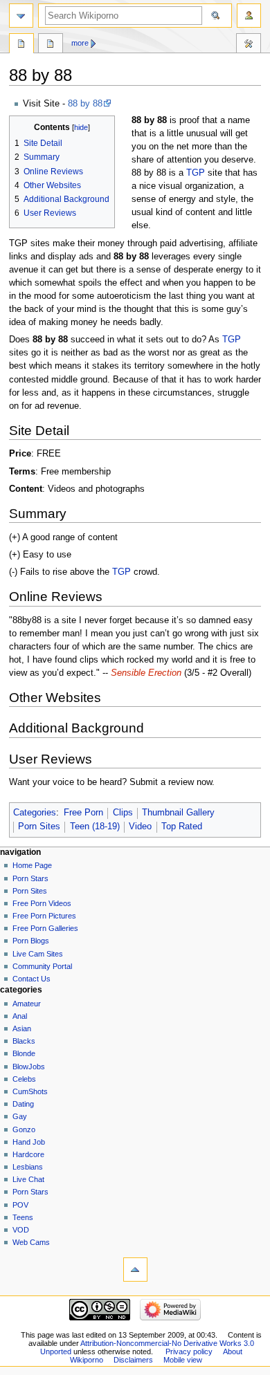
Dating (23, 1104)
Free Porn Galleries (45, 928)
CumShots (30, 1091)
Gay (19, 1116)
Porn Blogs (30, 940)
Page (21, 45)
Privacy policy (189, 1351)
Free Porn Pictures (44, 916)
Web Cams (31, 1242)
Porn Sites (39, 826)
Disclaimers (133, 1360)
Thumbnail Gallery (178, 813)
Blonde (23, 1053)
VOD (20, 1230)
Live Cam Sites (37, 954)
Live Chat (28, 1179)
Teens (22, 1217)
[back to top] (135, 1269)
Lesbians (27, 1167)
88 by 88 (85, 104)
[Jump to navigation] (21, 15)
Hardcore (28, 1154)
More (80, 43)
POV (20, 1205)
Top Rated (181, 826)
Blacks (23, 1041)
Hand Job (28, 1142)
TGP (195, 173)
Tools (248, 45)
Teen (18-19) (95, 826)
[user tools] (249, 15)
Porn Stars (30, 878)
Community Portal (42, 966)
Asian (21, 1028)
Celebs (24, 1079)
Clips (123, 813)
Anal (19, 1016)
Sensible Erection (146, 673)
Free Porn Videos (41, 903)
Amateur (26, 1003)
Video (140, 826)
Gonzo (23, 1129)
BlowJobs (28, 1066)
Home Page (32, 865)
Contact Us (31, 979)
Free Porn (83, 813)
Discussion (50, 45)
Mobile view (182, 1360)
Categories (34, 813)
